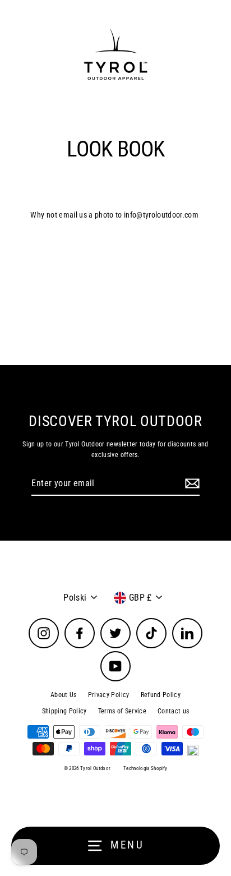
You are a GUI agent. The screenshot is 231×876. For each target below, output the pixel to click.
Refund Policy (161, 695)
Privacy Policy (109, 695)
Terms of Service (122, 711)
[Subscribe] (191, 484)
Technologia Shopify (145, 768)
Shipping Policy (64, 711)
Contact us (173, 711)
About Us (63, 695)
